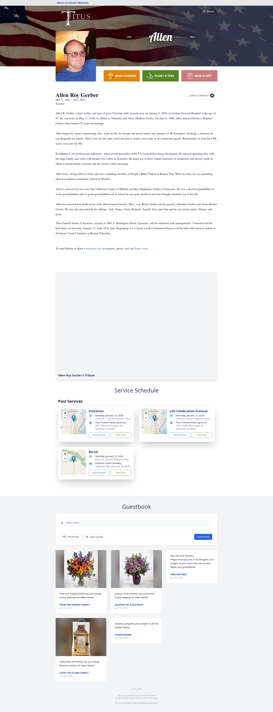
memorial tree (94, 248)
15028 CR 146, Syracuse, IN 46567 (113, 466)
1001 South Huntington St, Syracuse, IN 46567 (109, 427)
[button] (74, 418)
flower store (141, 248)
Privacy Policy (127, 698)
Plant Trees (121, 435)
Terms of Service (145, 698)
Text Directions (99, 435)
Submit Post (203, 536)
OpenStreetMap (140, 703)
